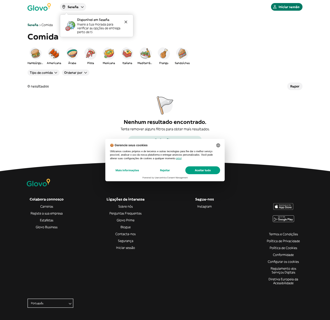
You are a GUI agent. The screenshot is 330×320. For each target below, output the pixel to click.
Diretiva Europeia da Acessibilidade (283, 281)
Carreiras (46, 206)
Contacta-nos (125, 234)
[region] (165, 56)
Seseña (33, 25)
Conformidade (283, 255)
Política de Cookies (283, 248)
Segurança (125, 241)
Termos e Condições (283, 234)
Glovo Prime (125, 220)
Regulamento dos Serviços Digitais (283, 270)
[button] (36, 56)
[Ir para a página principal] (39, 7)
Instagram (204, 206)
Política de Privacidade (283, 241)
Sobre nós (125, 206)
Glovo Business (46, 227)
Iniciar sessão (125, 248)
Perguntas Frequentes (125, 213)
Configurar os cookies (283, 261)
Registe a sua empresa (47, 213)
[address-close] (126, 22)
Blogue (126, 227)
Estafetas (46, 220)
